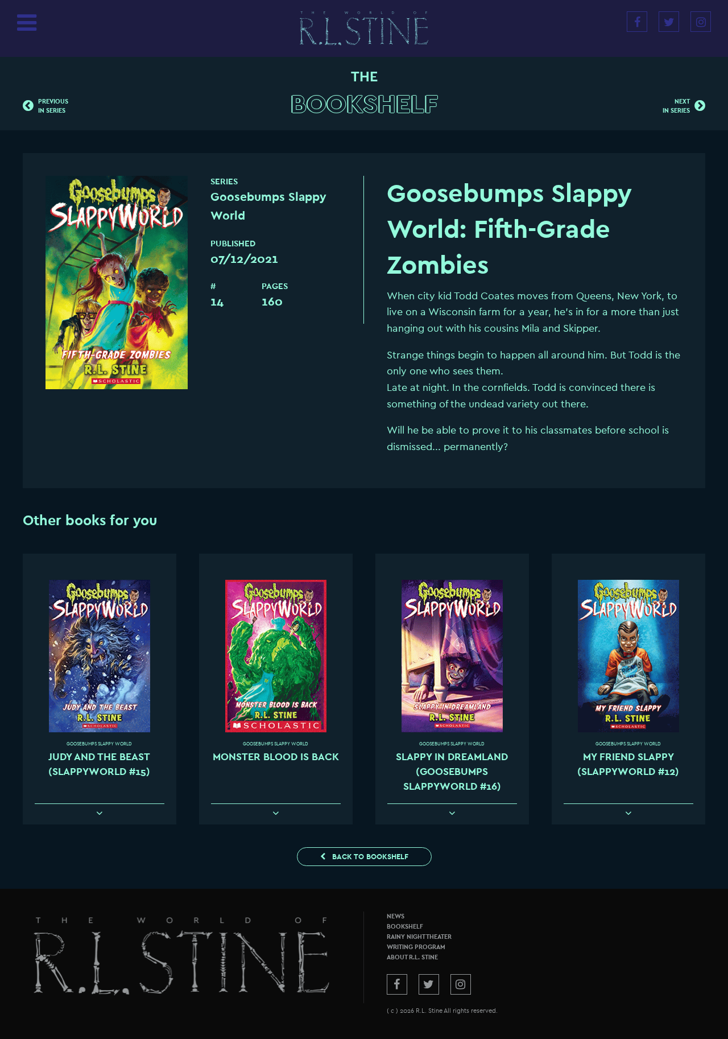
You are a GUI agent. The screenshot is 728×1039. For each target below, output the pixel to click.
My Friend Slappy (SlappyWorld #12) (628, 764)
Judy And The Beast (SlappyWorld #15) (99, 764)
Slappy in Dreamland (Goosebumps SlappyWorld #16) (452, 772)
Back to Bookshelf (369, 856)
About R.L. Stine (412, 957)
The (364, 76)
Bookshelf (364, 104)
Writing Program (416, 947)
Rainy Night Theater (419, 937)
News (395, 916)
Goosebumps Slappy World (99, 744)
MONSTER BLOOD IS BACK (276, 757)
